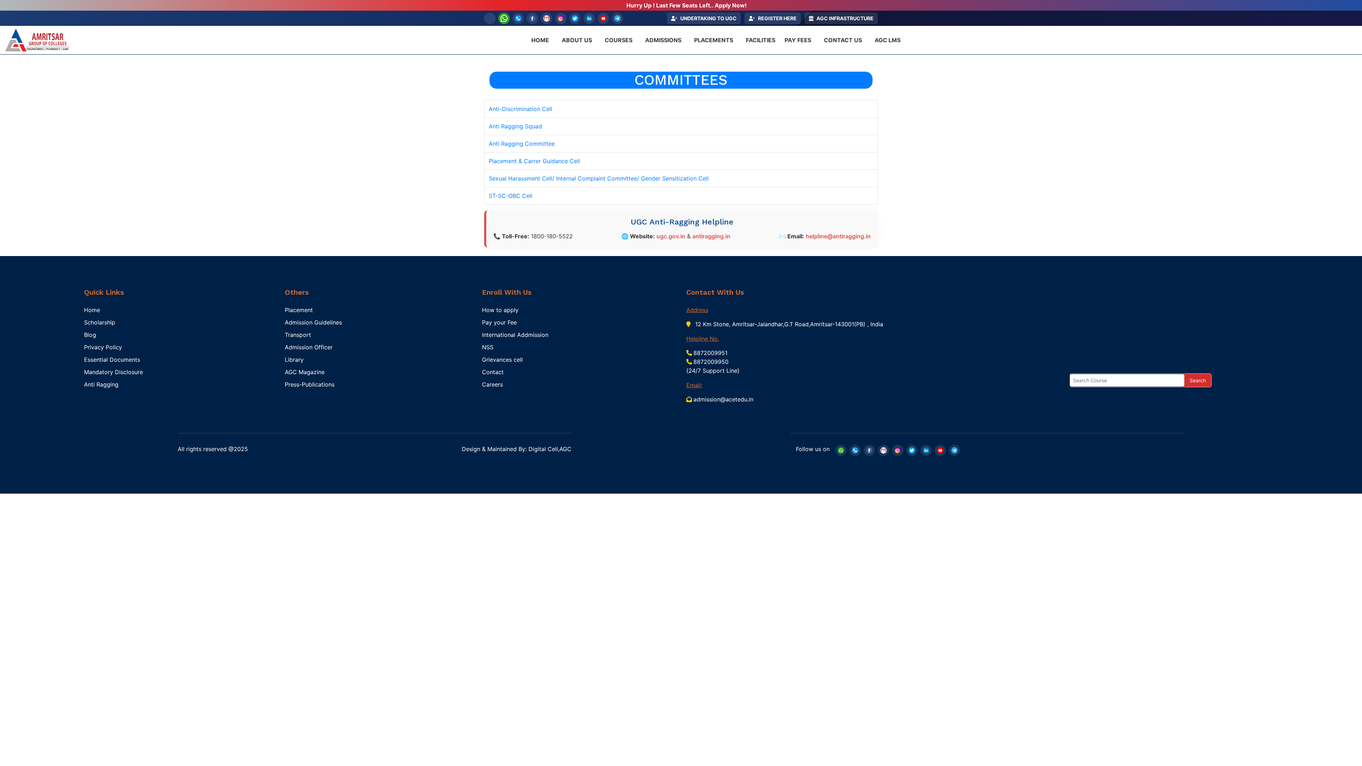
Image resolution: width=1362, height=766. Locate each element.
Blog (90, 334)
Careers (492, 384)
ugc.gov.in (671, 236)
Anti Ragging (101, 384)
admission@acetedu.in (723, 399)
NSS (487, 347)
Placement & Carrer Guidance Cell (534, 161)
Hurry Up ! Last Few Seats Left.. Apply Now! (686, 5)
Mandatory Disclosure (113, 372)
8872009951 (710, 352)
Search (1198, 380)
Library (294, 359)
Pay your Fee (499, 322)
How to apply (500, 309)
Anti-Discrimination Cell (520, 108)
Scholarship (99, 322)
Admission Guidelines (313, 322)
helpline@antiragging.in (838, 236)
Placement (299, 309)
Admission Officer (309, 347)
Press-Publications (309, 384)
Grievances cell (502, 359)
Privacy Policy (103, 347)
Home (92, 309)
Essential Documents (112, 359)
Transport (298, 334)
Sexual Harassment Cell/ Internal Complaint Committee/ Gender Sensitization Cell (599, 178)
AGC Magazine (305, 372)
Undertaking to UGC (708, 18)
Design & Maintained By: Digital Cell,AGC (516, 449)
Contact (493, 372)
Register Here (777, 18)
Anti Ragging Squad (515, 126)
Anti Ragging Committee (522, 143)
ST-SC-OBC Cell (510, 195)
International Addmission (515, 334)
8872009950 (711, 361)
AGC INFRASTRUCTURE (845, 18)
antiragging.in (711, 236)
